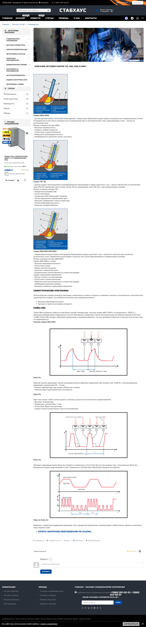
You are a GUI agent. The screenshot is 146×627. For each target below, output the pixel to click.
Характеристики (11, 99)
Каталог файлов (11, 591)
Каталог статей (18, 24)
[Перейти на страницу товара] (16, 139)
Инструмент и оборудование (12, 70)
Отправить (46, 571)
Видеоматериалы (11, 599)
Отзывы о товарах (48, 595)
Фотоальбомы (10, 604)
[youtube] (94, 608)
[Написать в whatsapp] (137, 18)
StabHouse (7, 619)
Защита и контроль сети (16, 80)
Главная (5, 24)
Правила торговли (48, 604)
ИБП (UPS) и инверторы (15, 45)
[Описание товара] (25, 180)
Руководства (33, 24)
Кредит (75, 619)
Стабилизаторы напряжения (13, 40)
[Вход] (50, 559)
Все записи (68, 619)
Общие (7, 108)
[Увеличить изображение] (140, 34)
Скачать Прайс (46, 619)
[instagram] (82, 608)
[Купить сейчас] (18, 180)
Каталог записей (11, 595)
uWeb (37, 619)
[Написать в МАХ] (126, 18)
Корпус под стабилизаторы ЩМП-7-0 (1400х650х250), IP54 (16, 158)
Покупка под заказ (48, 599)
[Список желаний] (143, 18)
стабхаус (73, 10)
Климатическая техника (16, 65)
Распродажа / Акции (15, 84)
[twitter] (85, 608)
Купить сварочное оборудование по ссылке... (65, 531)
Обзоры (7, 113)
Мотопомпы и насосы (15, 54)
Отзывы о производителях (51, 591)
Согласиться (131, 624)
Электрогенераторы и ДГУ (16, 49)
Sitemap (23, 619)
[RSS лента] (100, 608)
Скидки (81, 619)
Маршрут (45, 3)
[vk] (89, 608)
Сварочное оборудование (12, 59)
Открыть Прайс (57, 619)
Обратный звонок (31, 3)
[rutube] (97, 608)
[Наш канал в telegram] (132, 18)
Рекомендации (10, 94)
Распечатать (79, 540)
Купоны (88, 619)
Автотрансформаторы (15, 75)
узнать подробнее (48, 624)
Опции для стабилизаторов (13, 162)
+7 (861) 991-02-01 (61, 3)
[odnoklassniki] (91, 608)
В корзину (11, 180)
